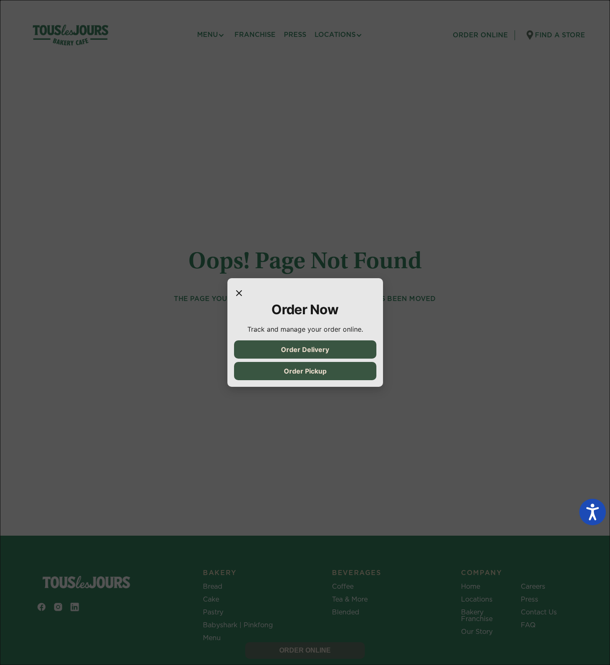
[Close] (239, 293)
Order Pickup (305, 371)
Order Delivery (305, 349)
